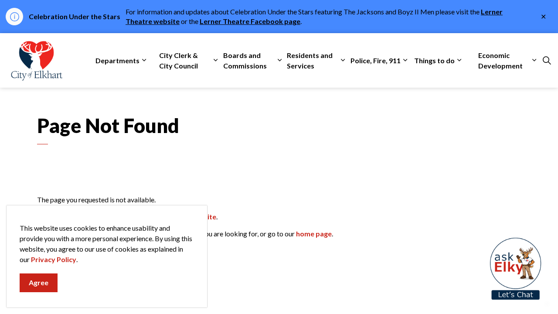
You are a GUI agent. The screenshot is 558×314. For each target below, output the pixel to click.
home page (314, 233)
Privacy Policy (53, 259)
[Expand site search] (546, 61)
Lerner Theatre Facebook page (250, 21)
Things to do (434, 60)
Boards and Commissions (245, 60)
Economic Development (500, 60)
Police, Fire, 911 (375, 60)
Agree (38, 282)
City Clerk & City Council (178, 60)
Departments (117, 60)
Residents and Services (310, 60)
